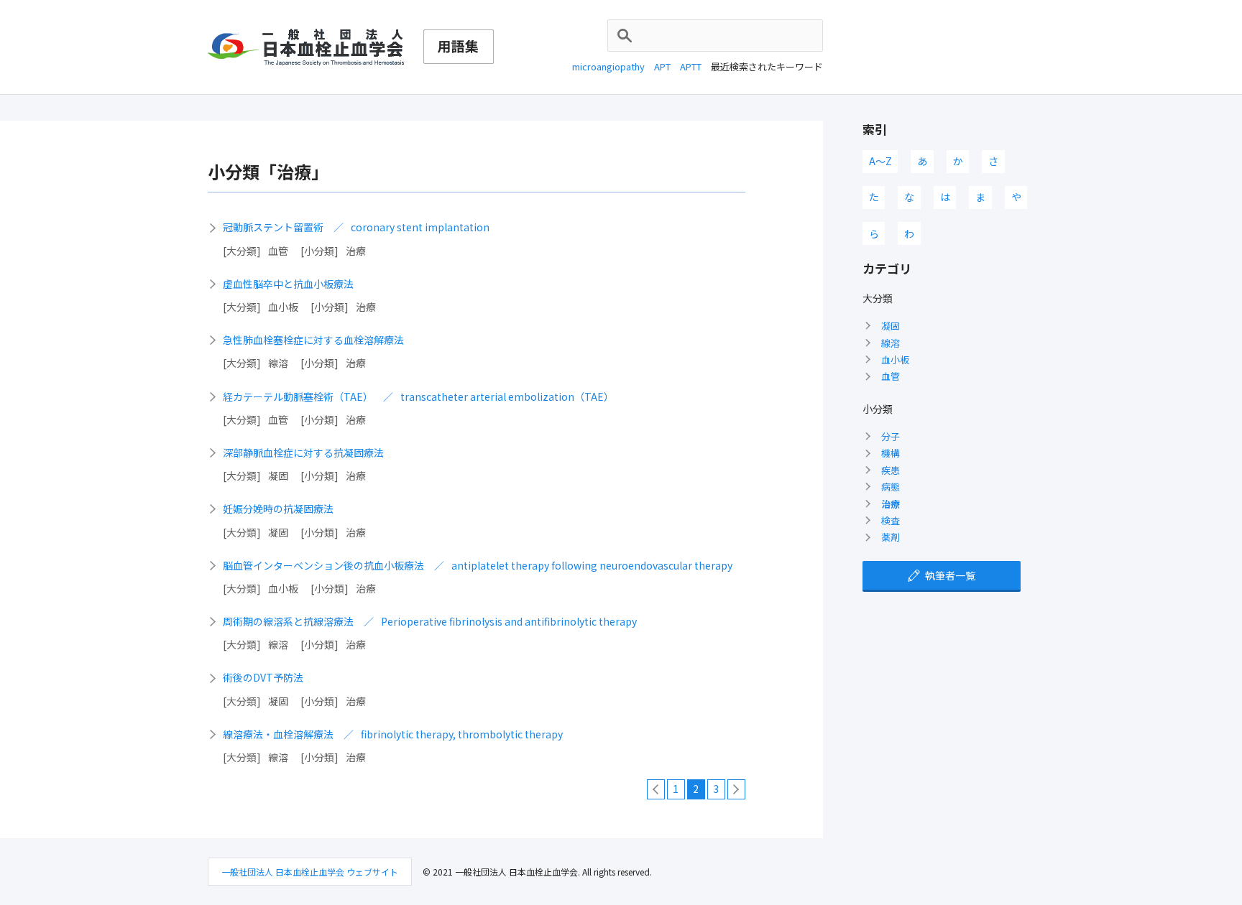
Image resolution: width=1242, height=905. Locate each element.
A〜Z (880, 161)
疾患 (890, 470)
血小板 (895, 359)
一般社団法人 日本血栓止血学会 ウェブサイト (309, 871)
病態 (890, 486)
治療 (890, 504)
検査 (890, 520)
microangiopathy (608, 66)
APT (662, 66)
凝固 (890, 326)
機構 (890, 453)
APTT (691, 66)
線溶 (890, 343)
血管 (890, 376)
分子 (890, 436)
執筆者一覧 (950, 575)
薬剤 (890, 537)
